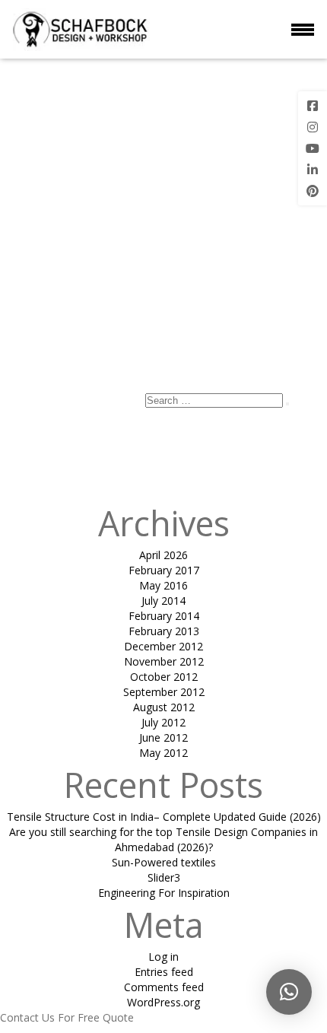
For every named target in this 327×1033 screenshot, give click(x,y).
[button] (289, 992)
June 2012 (163, 737)
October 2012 (164, 676)
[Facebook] (312, 106)
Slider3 (164, 877)
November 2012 (164, 661)
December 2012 (163, 646)
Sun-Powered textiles (164, 862)
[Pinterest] (312, 191)
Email (18, 346)
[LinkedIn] (312, 170)
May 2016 (163, 585)
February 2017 (164, 570)
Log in (163, 956)
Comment (163, 208)
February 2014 (164, 616)
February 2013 (164, 631)
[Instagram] (312, 127)
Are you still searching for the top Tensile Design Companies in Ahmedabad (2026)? (163, 839)
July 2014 (163, 600)
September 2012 (164, 692)
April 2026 (163, 555)
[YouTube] (312, 148)
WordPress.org (163, 1002)
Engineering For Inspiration (164, 892)
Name (20, 323)
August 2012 (164, 707)
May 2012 (163, 752)
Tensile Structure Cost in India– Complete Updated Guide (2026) (164, 816)
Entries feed (164, 972)
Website (20, 369)
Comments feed (164, 987)
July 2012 (163, 722)
